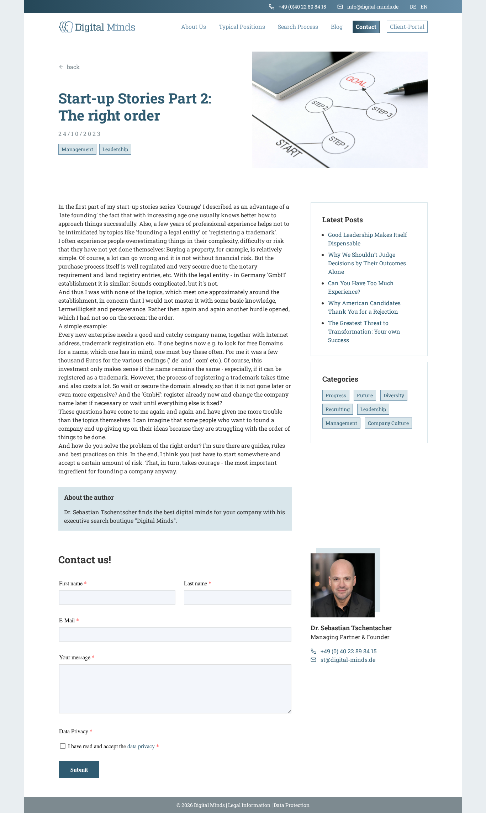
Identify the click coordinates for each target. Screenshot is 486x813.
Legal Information (249, 805)
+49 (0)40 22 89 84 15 (302, 6)
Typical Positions (242, 26)
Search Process (298, 26)
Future (365, 395)
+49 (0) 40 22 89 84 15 (348, 651)
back (73, 66)
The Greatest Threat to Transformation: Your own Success (364, 331)
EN (424, 6)
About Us (193, 26)
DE (413, 6)
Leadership (373, 409)
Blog (337, 26)
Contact (366, 26)
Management (341, 423)
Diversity (394, 395)
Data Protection (292, 805)
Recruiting (338, 409)
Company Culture (388, 423)
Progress (336, 395)
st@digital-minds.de (348, 659)
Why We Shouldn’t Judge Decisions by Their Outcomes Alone (367, 263)
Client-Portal (407, 26)
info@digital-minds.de (372, 6)
